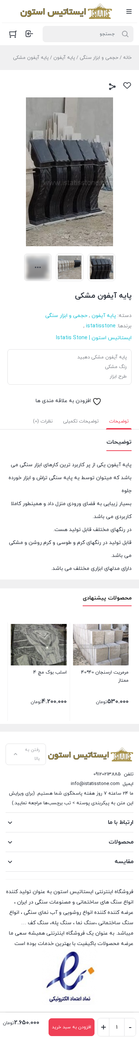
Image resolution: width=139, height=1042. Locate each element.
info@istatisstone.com (95, 784)
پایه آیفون (64, 57)
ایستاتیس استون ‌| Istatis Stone (94, 337)
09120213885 (107, 774)
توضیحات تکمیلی (81, 421)
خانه (127, 57)
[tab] (119, 421)
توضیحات (119, 421)
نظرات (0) (43, 421)
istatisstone (101, 326)
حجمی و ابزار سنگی (99, 57)
